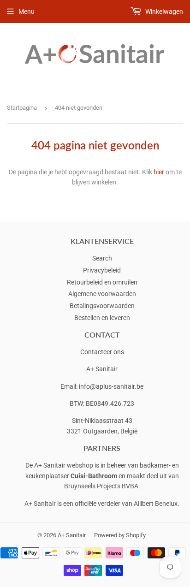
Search (102, 258)
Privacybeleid (102, 270)
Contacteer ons (102, 352)
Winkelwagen (163, 11)
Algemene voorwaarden (102, 293)
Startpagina (22, 107)
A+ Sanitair (72, 535)
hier (159, 172)
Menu (26, 11)
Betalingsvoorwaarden (102, 305)
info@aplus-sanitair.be (111, 386)
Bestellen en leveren (102, 317)
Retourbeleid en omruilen (102, 282)
